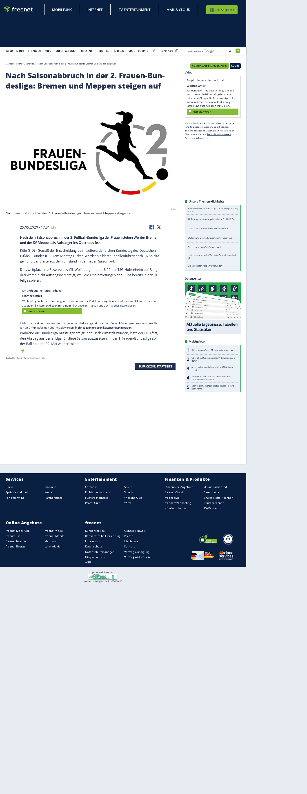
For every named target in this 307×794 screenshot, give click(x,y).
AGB (88, 562)
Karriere (129, 546)
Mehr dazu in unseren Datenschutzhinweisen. (103, 327)
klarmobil (51, 541)
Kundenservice (95, 530)
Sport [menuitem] (20, 51)
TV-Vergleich (212, 508)
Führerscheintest (96, 497)
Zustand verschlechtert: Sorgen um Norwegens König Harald (213, 210)
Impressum (92, 541)
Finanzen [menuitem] (34, 51)
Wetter (49, 492)
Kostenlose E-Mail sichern (209, 65)
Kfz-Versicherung (176, 508)
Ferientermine (15, 497)
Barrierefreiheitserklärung (103, 536)
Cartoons (91, 487)
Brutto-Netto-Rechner (218, 497)
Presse (128, 536)
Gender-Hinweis (135, 530)
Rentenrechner (214, 503)
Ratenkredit (211, 492)
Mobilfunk (62, 9)
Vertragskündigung (137, 552)
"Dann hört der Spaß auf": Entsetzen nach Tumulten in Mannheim (211, 378)
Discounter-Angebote (179, 487)
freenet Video (54, 530)
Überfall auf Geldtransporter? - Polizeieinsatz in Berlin (213, 359)
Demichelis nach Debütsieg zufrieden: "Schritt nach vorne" (212, 387)
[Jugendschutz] (102, 576)
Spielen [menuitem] (119, 51)
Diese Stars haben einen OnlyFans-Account (208, 228)
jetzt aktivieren (37, 311)
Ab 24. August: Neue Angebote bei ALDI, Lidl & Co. (211, 219)
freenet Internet (16, 541)
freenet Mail (173, 497)
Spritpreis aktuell (17, 492)
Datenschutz (93, 546)
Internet (94, 9)
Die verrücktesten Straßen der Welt (204, 247)
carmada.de (53, 546)
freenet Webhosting (178, 503)
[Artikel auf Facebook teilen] (152, 226)
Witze (128, 503)
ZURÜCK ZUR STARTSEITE (155, 366)
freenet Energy (16, 546)
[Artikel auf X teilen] (159, 226)
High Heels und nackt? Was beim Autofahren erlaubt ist (212, 256)
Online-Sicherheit (215, 487)
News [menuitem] (9, 51)
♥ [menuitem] (153, 51)
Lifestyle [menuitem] (87, 51)
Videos (128, 492)
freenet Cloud (174, 492)
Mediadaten (132, 541)
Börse (9, 487)
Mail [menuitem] (132, 51)
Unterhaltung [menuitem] (65, 51)
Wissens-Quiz (133, 497)
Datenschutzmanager (99, 552)
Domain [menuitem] (143, 51)
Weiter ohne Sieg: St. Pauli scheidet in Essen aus (210, 237)
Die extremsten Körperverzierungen (205, 265)
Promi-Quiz (92, 503)
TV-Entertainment (134, 9)
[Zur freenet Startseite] (18, 9)
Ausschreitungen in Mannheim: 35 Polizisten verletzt (212, 368)
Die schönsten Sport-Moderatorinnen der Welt (213, 349)
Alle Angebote (225, 10)
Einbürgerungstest (97, 492)
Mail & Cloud (178, 9)
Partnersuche (54, 497)
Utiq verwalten (95, 557)
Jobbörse (50, 487)
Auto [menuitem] (48, 51)
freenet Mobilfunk (17, 530)
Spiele (128, 487)
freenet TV (13, 536)
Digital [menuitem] (104, 51)
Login (235, 65)
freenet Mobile (55, 536)
